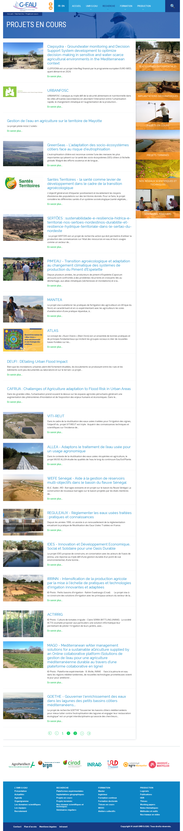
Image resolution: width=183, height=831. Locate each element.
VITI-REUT (55, 416)
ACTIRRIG (55, 614)
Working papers (147, 805)
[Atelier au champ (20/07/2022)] (23, 268)
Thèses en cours (106, 805)
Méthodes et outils (149, 811)
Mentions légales (48, 827)
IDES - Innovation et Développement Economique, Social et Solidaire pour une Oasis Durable (88, 546)
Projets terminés (158, 155)
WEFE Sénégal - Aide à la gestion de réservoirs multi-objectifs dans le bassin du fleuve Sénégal (86, 480)
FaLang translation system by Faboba (146, 40)
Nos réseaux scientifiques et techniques (158, 182)
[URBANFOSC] (23, 91)
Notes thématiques (149, 808)
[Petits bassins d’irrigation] (23, 587)
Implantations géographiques (158, 96)
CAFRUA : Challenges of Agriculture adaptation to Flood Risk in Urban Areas (69, 389)
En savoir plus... (55, 76)
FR (59, 5)
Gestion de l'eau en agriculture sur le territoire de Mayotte (54, 121)
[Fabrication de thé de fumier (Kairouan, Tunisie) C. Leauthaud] (23, 308)
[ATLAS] (23, 339)
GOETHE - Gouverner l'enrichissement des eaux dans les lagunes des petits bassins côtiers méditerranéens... (86, 700)
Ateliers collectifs (106, 811)
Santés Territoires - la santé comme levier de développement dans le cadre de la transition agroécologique (84, 183)
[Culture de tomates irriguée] (23, 623)
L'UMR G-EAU (20, 788)
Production (144, 6)
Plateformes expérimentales (158, 66)
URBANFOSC (58, 90)
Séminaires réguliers (157, 213)
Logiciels (144, 791)
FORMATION (104, 788)
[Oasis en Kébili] (23, 553)
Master (101, 791)
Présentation (20, 791)
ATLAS (52, 331)
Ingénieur (102, 795)
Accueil (76, 6)
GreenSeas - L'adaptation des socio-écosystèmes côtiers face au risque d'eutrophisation (88, 147)
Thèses (143, 801)
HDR (142, 798)
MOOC (101, 808)
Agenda (18, 798)
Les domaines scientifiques (27, 805)
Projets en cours (158, 125)
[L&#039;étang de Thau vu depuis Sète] (23, 705)
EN (63, 5)
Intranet (63, 827)
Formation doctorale (107, 801)
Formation (126, 6)
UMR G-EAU (92, 6)
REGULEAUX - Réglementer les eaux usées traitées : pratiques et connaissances (89, 515)
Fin (89, 733)
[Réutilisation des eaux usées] (23, 425)
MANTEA (54, 300)
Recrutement (20, 811)
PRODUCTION (146, 788)
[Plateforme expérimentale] (23, 654)
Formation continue (107, 798)
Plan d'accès (30, 827)
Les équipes (20, 808)
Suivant (82, 733)
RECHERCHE (62, 788)
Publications (146, 795)
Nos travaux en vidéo (150, 815)
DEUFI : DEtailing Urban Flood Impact (37, 362)
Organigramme (21, 801)
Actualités (19, 795)
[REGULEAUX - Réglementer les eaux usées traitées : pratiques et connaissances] (23, 521)
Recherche (109, 6)
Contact (17, 827)
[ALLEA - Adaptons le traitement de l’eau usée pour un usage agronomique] (23, 456)
